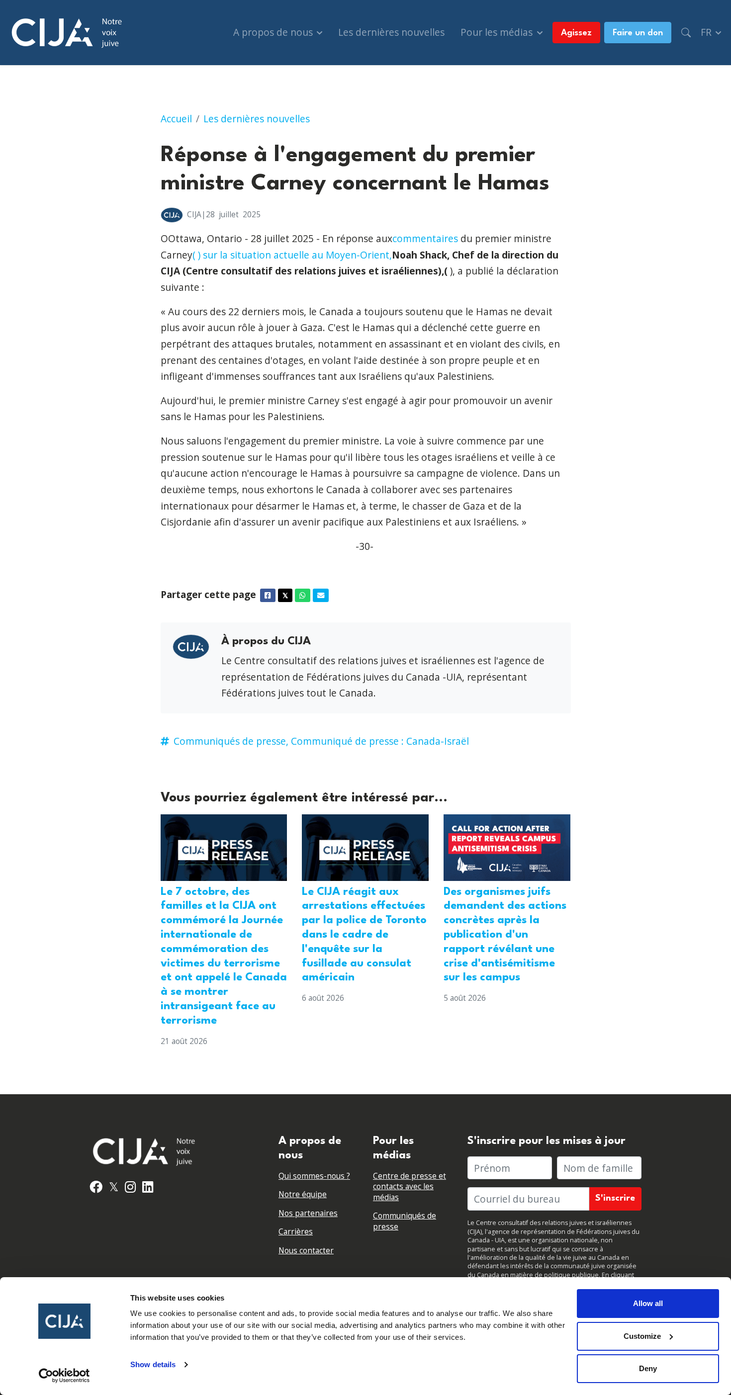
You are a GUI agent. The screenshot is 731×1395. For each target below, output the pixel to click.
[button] (686, 32)
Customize (642, 1336)
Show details (153, 1364)
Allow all (648, 1303)
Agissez (576, 33)
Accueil (176, 118)
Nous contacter (306, 1250)
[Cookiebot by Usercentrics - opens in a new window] (64, 1375)
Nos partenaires (308, 1213)
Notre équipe (302, 1194)
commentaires (425, 238)
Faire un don (638, 33)
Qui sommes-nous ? (314, 1176)
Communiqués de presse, (231, 741)
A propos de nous (274, 32)
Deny (648, 1368)
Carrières (295, 1231)
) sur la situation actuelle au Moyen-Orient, (295, 255)
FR (707, 32)
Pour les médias (497, 32)
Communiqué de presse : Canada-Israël (380, 741)
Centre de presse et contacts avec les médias (409, 1187)
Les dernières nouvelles (391, 32)
